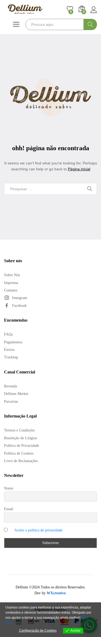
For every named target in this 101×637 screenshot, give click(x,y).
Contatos (10, 290)
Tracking (11, 357)
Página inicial (79, 169)
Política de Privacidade (21, 446)
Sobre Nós (12, 275)
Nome (8, 488)
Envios (9, 350)
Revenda (10, 386)
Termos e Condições (19, 430)
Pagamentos (13, 342)
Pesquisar (90, 24)
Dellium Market (16, 394)
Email (8, 509)
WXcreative (56, 593)
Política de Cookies (18, 453)
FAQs (8, 334)
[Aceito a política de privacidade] (50, 530)
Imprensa (11, 283)
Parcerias (11, 402)
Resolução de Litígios (20, 438)
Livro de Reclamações (21, 461)
